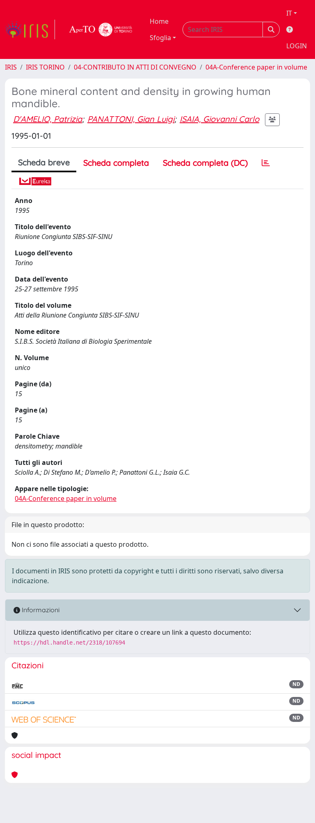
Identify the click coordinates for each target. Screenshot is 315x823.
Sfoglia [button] (160, 37)
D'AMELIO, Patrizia (47, 119)
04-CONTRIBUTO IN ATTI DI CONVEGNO (135, 67)
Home (159, 21)
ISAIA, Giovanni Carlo (219, 119)
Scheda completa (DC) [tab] (205, 163)
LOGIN (296, 45)
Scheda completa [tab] (116, 163)
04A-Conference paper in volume (256, 67)
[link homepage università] (101, 29)
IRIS (11, 67)
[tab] (266, 162)
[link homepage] (30, 29)
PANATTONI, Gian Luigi (130, 119)
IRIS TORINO (45, 67)
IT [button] (289, 13)
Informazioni (39, 610)
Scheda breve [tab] (44, 162)
